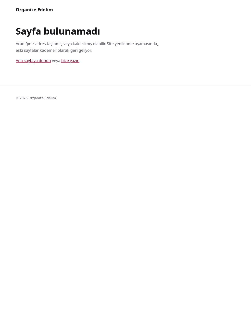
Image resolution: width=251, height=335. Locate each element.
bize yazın (70, 60)
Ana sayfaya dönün (33, 60)
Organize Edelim (34, 9)
